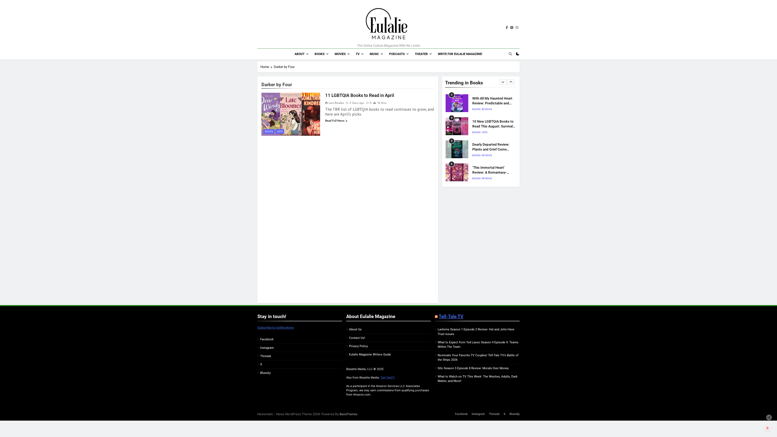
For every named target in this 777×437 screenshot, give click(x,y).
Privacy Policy (358, 346)
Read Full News (334, 121)
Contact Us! (357, 338)
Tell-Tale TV (451, 316)
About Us (355, 329)
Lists (280, 131)
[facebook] (507, 27)
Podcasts (397, 54)
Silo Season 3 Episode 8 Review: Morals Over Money (473, 368)
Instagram (267, 348)
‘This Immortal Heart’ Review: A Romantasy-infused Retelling (489, 173)
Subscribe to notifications (275, 328)
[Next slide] (510, 82)
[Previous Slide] (502, 82)
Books (320, 54)
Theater (421, 54)
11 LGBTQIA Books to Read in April (359, 95)
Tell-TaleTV (387, 377)
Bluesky (265, 373)
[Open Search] (510, 53)
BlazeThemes (348, 414)
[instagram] (517, 27)
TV (358, 54)
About (300, 54)
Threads (265, 356)
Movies (340, 54)
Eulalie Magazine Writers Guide (370, 354)
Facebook (267, 339)
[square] (511, 27)
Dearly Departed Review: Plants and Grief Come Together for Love (491, 150)
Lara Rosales (336, 103)
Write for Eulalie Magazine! (460, 54)
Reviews (487, 109)
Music (374, 54)
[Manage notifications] (767, 428)
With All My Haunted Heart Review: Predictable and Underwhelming (492, 103)
